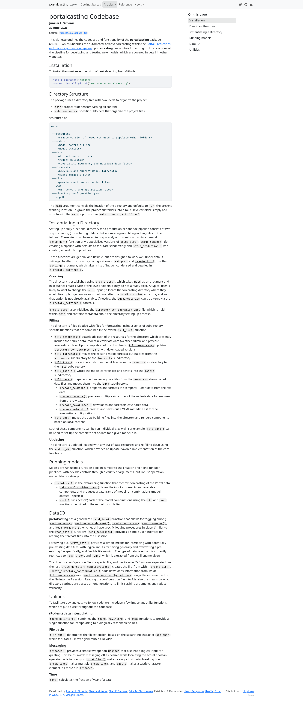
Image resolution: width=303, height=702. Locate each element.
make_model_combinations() (79, 487)
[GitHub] (245, 4)
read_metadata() (67, 527)
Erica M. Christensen (141, 691)
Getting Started (90, 4)
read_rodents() (61, 523)
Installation (197, 20)
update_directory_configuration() (75, 571)
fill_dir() (126, 330)
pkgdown (248, 691)
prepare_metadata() (74, 409)
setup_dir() (58, 241)
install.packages (64, 79)
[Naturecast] (251, 4)
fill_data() (63, 379)
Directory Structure (202, 26)
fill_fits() (63, 362)
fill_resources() (67, 336)
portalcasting (58, 4)
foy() (54, 679)
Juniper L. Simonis (76, 691)
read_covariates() (125, 523)
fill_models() (65, 370)
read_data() (102, 519)
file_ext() (58, 634)
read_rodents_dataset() (92, 523)
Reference (125, 4)
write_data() (80, 542)
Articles (109, 4)
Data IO (194, 44)
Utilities (194, 49)
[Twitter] (240, 4)
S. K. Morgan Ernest (71, 695)
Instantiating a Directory (205, 32)
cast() (64, 500)
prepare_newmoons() (74, 387)
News (138, 4)
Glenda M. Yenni (98, 691)
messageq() (58, 650)
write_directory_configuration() (86, 566)
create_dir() (144, 261)
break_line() (96, 659)
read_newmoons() (154, 523)
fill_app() (63, 417)
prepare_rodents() (73, 396)
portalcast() (64, 483)
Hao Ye (209, 691)
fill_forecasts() (67, 353)
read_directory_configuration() (107, 575)
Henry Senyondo (194, 691)
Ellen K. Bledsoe (118, 691)
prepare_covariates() (76, 405)
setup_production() (147, 246)
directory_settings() (65, 269)
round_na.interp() (63, 618)
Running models (200, 38)
